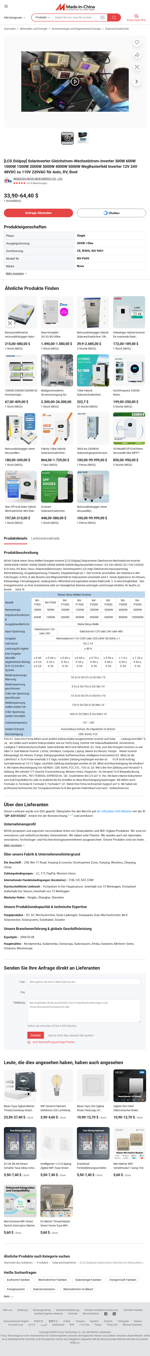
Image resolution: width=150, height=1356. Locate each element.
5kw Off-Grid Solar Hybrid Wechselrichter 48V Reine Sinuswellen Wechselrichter (20, 509)
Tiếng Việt (112, 1324)
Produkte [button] (41, 17)
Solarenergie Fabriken (88, 1280)
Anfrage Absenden (38, 213)
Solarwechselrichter (117, 28)
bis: (23, 992)
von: (22, 982)
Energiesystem (16, 1289)
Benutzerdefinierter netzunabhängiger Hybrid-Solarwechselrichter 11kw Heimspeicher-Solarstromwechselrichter (21, 335)
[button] (6, 6)
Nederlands (58, 1324)
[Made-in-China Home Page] (75, 7)
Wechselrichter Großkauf (78, 1289)
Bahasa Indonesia (132, 1324)
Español (94, 1321)
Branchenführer (91, 1313)
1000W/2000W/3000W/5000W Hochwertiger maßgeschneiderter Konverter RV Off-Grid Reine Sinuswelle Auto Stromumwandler (21, 393)
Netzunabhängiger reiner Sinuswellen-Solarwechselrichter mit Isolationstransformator (92, 509)
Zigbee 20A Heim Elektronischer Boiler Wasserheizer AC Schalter (128, 1110)
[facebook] (105, 1313)
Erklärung (23, 1309)
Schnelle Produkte (132, 1309)
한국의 (31, 1324)
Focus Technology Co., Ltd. (72, 1332)
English (25, 1321)
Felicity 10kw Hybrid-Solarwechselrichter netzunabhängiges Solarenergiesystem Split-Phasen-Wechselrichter (56, 451)
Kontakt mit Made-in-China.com (101, 1309)
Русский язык (15, 1324)
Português (123, 1321)
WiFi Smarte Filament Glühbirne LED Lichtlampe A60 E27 (56, 1110)
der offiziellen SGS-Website (114, 811)
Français (80, 1321)
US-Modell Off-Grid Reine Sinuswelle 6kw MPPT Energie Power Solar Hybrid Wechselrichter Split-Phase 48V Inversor (128, 451)
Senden (35, 1035)
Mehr (7, 1296)
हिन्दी (72, 1324)
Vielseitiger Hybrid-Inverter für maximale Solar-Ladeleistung (129, 335)
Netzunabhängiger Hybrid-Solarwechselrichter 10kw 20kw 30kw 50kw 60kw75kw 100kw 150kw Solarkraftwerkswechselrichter (93, 335)
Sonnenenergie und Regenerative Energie (76, 28)
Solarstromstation (44, 1289)
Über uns (7, 1309)
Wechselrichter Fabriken (52, 1280)
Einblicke (73, 1313)
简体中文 (38, 1321)
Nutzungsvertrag (42, 1309)
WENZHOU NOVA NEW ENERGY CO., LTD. (38, 179)
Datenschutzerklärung (67, 1309)
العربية (44, 1324)
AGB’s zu (74, 1342)
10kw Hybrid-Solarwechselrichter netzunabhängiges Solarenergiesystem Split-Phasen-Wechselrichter (92, 393)
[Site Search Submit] (114, 17)
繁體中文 (53, 1321)
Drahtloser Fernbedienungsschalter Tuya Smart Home (91, 1168)
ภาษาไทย (84, 1324)
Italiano (138, 1321)
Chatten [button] (114, 213)
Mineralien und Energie (33, 28)
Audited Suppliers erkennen (48, 1313)
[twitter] (114, 1313)
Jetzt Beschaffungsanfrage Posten (51, 1042)
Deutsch (108, 1321)
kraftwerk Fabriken (18, 1280)
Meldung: (19, 1002)
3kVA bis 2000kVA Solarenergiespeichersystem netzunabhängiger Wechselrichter (93, 451)
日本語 (66, 1321)
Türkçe (98, 1324)
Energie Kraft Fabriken (123, 1280)
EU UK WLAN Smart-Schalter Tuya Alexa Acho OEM (19, 1168)
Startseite (10, 28)
